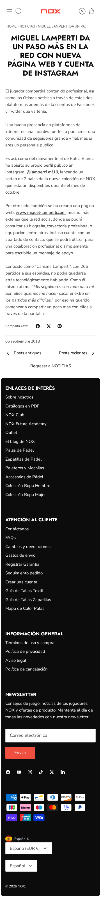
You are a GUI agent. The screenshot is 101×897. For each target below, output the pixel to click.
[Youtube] (18, 772)
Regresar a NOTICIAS (50, 366)
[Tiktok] (40, 772)
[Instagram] (29, 772)
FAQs (10, 537)
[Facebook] (8, 772)
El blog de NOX (20, 441)
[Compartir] (37, 326)
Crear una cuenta (21, 582)
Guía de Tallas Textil (24, 591)
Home (11, 26)
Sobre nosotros (19, 397)
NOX (21, 886)
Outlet (11, 432)
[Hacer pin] (59, 326)
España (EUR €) (25, 848)
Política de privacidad (25, 651)
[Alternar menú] (9, 11)
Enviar (20, 752)
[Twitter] (51, 772)
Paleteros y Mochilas (24, 468)
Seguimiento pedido (24, 573)
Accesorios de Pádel (24, 477)
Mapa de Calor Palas (24, 608)
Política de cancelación (26, 669)
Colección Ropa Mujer (25, 494)
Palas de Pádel (19, 450)
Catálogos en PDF (22, 406)
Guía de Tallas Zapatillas (28, 599)
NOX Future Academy (26, 424)
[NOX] (51, 11)
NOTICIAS (27, 26)
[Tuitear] (48, 326)
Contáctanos (17, 529)
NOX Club (14, 415)
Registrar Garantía (22, 564)
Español (17, 866)
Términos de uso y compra (29, 642)
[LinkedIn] (62, 772)
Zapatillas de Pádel (23, 459)
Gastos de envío (20, 555)
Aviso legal (15, 660)
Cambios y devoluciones (27, 546)
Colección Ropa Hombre (27, 485)
